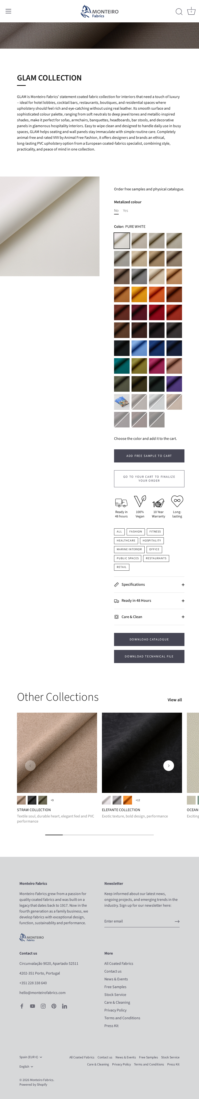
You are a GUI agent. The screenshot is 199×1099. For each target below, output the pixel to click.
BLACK (122, 348)
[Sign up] (177, 921)
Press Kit (111, 1025)
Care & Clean (131, 617)
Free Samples (115, 987)
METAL (122, 419)
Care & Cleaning (117, 1002)
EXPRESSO (157, 419)
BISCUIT (157, 258)
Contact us (113, 971)
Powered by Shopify (33, 1084)
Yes (125, 210)
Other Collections (58, 697)
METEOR (174, 330)
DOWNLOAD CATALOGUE (149, 639)
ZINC (122, 258)
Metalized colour (127, 202)
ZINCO (117, 800)
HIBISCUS (157, 366)
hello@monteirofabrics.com (42, 992)
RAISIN (139, 330)
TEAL (122, 366)
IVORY (157, 276)
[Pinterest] (53, 1006)
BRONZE (174, 402)
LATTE (139, 240)
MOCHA (157, 330)
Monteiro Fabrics (41, 1080)
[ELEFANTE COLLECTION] (142, 753)
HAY (174, 276)
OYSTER (174, 258)
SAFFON (174, 294)
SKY (139, 348)
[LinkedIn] (64, 1006)
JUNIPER (139, 384)
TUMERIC (122, 294)
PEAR (139, 366)
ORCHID (174, 384)
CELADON (122, 384)
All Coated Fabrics (118, 963)
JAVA (139, 419)
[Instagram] (43, 1006)
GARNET (139, 312)
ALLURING (191, 800)
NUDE (174, 366)
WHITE (106, 800)
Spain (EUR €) (28, 1057)
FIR (157, 384)
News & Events (116, 979)
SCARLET (157, 312)
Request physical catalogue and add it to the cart (122, 402)
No (116, 210)
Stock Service (115, 994)
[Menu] (8, 11)
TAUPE (122, 276)
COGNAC (122, 312)
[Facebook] (21, 1006)
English (24, 1066)
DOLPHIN (139, 276)
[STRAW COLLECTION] (57, 753)
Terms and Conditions (122, 1018)
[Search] (179, 12)
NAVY (174, 348)
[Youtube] (32, 1006)
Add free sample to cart (149, 456)
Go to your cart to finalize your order (149, 479)
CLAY (174, 312)
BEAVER (122, 330)
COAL (32, 800)
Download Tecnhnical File (149, 656)
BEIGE (21, 800)
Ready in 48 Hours (136, 600)
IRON (139, 402)
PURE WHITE (122, 240)
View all (175, 700)
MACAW (157, 348)
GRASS (42, 800)
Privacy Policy (115, 1010)
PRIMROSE (139, 294)
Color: (129, 226)
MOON (157, 240)
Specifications (133, 584)
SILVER (157, 402)
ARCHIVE (139, 258)
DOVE (174, 240)
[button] (30, 765)
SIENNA (157, 294)
